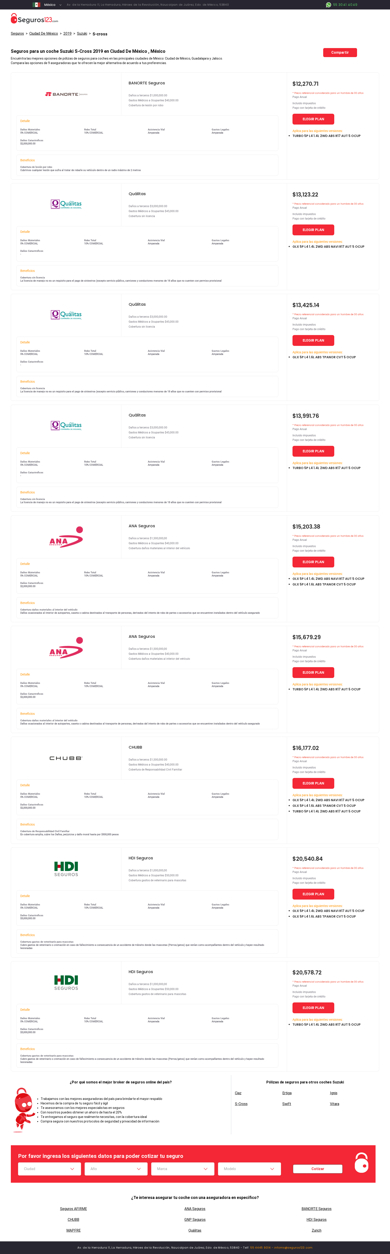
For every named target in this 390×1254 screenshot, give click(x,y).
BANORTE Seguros (317, 1209)
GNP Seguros (195, 1219)
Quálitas (194, 1230)
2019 (67, 33)
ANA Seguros (194, 1209)
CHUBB (73, 1219)
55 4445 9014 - (262, 1247)
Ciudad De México (43, 33)
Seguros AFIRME (73, 1209)
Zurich (316, 1230)
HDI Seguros (316, 1219)
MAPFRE (73, 1230)
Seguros (17, 33)
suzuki (82, 33)
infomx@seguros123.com (293, 1247)
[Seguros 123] (195, 18)
